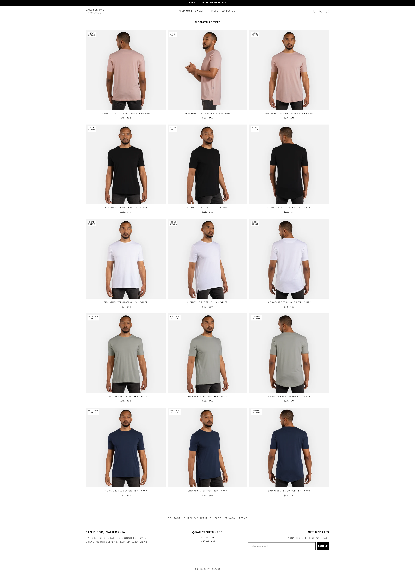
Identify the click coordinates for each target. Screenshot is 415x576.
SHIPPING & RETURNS (197, 518)
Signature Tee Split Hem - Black (207, 208)
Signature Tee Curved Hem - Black (289, 208)
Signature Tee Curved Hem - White (289, 302)
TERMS (243, 518)
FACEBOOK (210, 538)
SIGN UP (322, 546)
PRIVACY (230, 518)
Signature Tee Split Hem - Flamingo (207, 113)
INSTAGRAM (209, 542)
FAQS (218, 518)
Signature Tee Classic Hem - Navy (126, 491)
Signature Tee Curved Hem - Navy (289, 491)
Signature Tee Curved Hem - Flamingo (289, 113)
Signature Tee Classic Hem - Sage (126, 397)
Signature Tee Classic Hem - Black (126, 208)
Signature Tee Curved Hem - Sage (289, 397)
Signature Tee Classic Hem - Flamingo (125, 113)
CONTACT (174, 518)
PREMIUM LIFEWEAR (191, 11)
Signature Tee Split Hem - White (207, 302)
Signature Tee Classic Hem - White (126, 302)
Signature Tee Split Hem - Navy (207, 491)
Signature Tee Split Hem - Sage (207, 397)
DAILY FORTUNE (212, 569)
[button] (191, 11)
